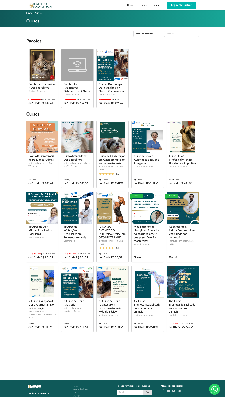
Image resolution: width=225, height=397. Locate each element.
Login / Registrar (80, 389)
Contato (157, 5)
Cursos (143, 5)
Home (130, 5)
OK (147, 392)
